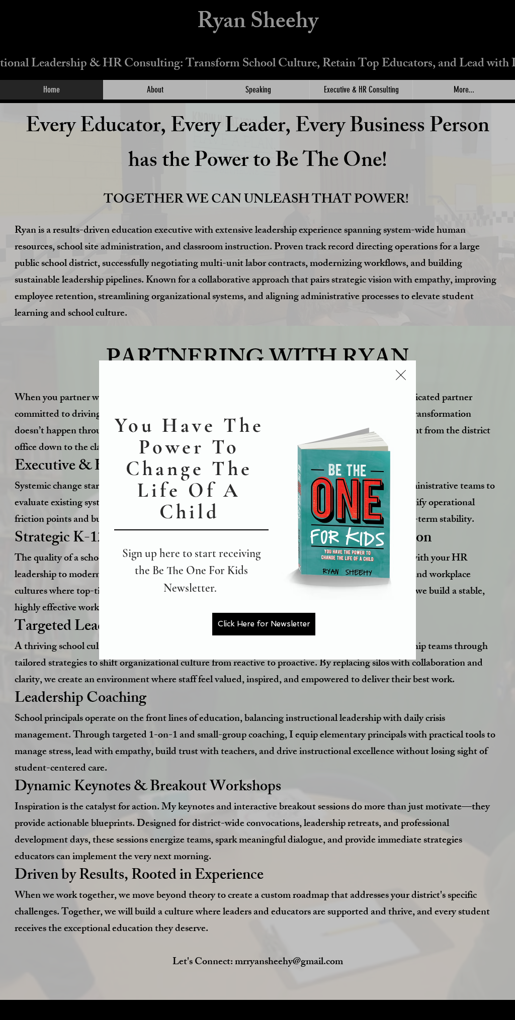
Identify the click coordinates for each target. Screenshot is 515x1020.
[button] (401, 375)
